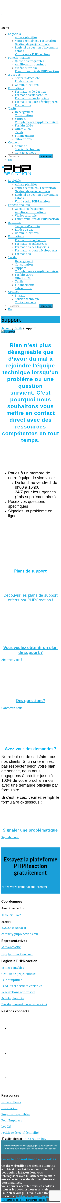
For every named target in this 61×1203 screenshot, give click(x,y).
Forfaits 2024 (24, 125)
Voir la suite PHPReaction (32, 54)
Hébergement (24, 112)
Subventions (23, 139)
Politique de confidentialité (20, 1132)
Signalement (10, 837)
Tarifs (12, 108)
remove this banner (46, 1148)
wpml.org (31, 1145)
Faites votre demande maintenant (24, 886)
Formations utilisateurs (31, 95)
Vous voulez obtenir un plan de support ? (30, 650)
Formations (16, 88)
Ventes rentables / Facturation (35, 40)
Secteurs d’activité (27, 78)
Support (20, 118)
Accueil (6, 328)
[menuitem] (10, 159)
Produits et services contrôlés (21, 986)
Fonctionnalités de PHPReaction (37, 71)
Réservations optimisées (18, 992)
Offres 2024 (23, 129)
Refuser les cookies (35, 1199)
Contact (13, 142)
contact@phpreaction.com (19, 934)
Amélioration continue (30, 64)
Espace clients (11, 1102)
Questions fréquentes (29, 61)
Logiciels (14, 34)
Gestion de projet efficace (32, 44)
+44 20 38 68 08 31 (13, 928)
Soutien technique (27, 149)
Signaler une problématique (30, 829)
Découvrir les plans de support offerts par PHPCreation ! (30, 597)
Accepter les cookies (13, 1199)
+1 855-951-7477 (11, 915)
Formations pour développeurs (36, 101)
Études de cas (24, 81)
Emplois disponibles (15, 1114)
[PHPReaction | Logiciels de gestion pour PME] (16, 174)
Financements (25, 135)
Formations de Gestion (30, 91)
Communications (27, 84)
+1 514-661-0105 (11, 947)
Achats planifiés (26, 37)
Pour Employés (11, 1120)
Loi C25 (6, 1126)
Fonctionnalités (19, 57)
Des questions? (30, 700)
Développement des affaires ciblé (24, 1004)
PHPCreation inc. (34, 1138)
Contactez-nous (25, 152)
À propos (14, 74)
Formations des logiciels (32, 98)
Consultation (24, 115)
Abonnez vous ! (11, 659)
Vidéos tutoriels (26, 68)
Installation (9, 1108)
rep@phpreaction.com (17, 954)
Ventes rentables (12, 967)
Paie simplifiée (11, 980)
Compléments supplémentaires (36, 122)
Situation (21, 146)
